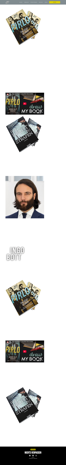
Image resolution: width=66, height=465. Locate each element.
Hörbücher (26, 2)
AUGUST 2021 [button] (8, 71)
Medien (46, 2)
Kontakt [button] (6, 242)
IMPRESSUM (35, 458)
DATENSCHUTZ (31, 458)
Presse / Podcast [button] (8, 239)
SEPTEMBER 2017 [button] (8, 155)
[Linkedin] (33, 455)
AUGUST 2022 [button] (8, 51)
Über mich (41, 2)
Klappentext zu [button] (8, 220)
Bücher (20, 2)
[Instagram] (36, 455)
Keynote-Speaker (34, 2)
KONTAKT (33, 457)
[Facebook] (29, 455)
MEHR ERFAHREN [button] (8, 67)
